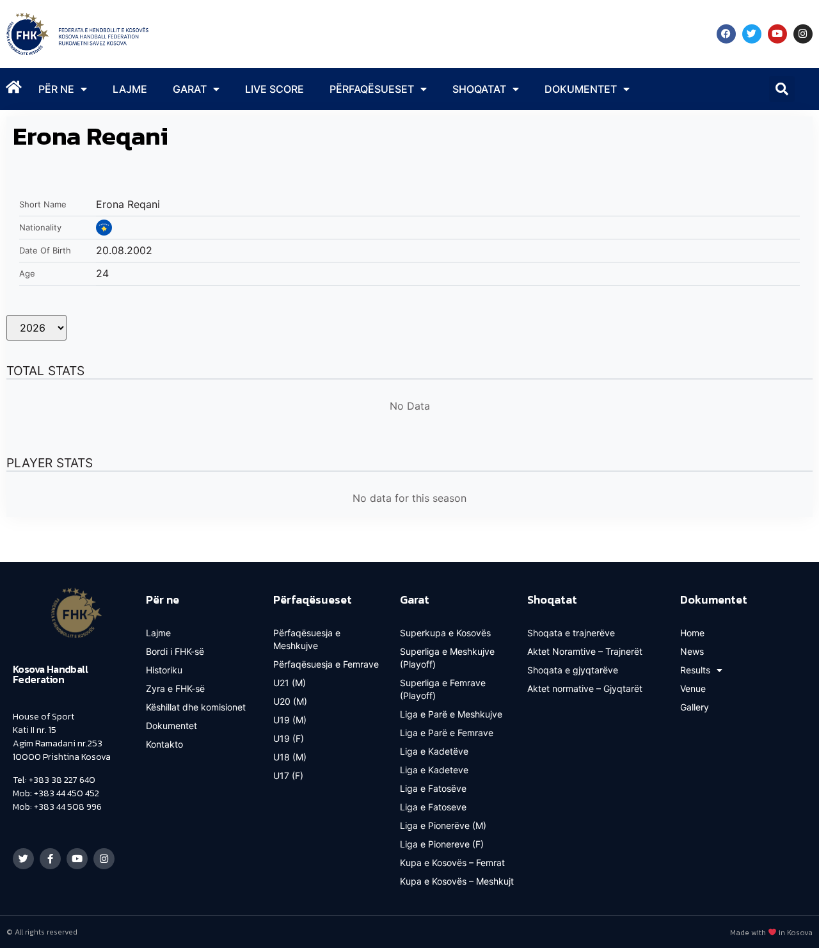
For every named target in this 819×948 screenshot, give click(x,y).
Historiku (164, 669)
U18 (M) (289, 756)
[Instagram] (803, 34)
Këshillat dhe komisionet (196, 707)
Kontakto (164, 744)
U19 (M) (289, 719)
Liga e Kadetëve (434, 751)
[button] (782, 89)
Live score (274, 89)
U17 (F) (288, 775)
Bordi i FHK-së (175, 651)
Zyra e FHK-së (175, 688)
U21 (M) (289, 682)
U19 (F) (288, 738)
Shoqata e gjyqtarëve (572, 669)
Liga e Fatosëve (433, 788)
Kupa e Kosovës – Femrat (452, 862)
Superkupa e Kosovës (445, 632)
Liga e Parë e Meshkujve (451, 714)
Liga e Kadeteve (434, 769)
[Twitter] (751, 34)
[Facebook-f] (50, 858)
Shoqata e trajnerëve (571, 632)
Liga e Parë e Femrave (446, 732)
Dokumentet (171, 725)
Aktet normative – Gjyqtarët (584, 688)
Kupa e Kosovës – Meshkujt (457, 881)
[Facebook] (726, 34)
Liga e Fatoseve (433, 806)
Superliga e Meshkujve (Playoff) (447, 658)
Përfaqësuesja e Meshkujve (306, 639)
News (692, 651)
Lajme (130, 89)
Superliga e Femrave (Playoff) (443, 689)
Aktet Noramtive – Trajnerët (584, 651)
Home (692, 632)
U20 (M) (290, 701)
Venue (693, 688)
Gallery (694, 707)
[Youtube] (777, 34)
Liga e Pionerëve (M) (443, 825)
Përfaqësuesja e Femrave (326, 664)
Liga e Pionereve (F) (442, 844)
